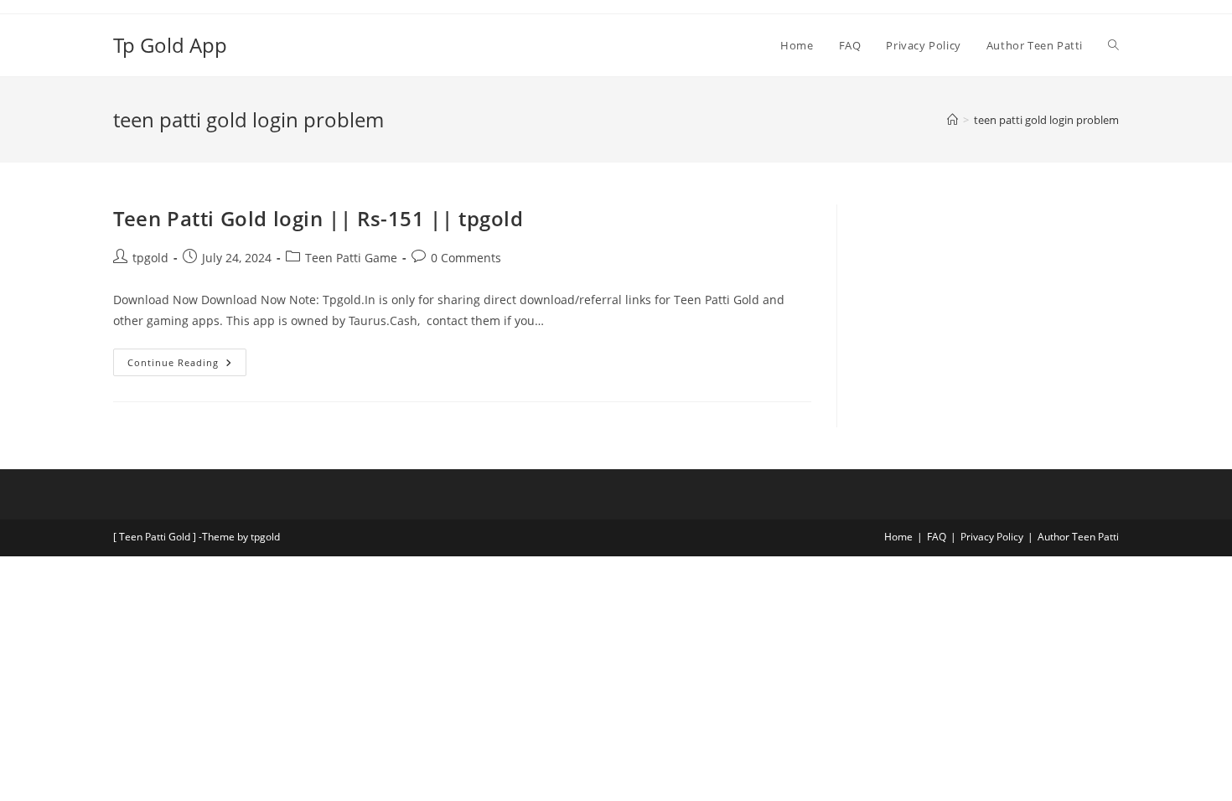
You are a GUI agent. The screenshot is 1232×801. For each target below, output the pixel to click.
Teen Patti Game (351, 258)
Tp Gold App (170, 45)
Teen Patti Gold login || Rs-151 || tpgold (318, 218)
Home (898, 537)
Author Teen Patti (1078, 537)
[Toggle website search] (1113, 45)
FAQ (936, 537)
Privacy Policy (991, 537)
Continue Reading (186, 359)
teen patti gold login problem (1046, 119)
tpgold (150, 258)
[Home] (952, 119)
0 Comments (466, 258)
